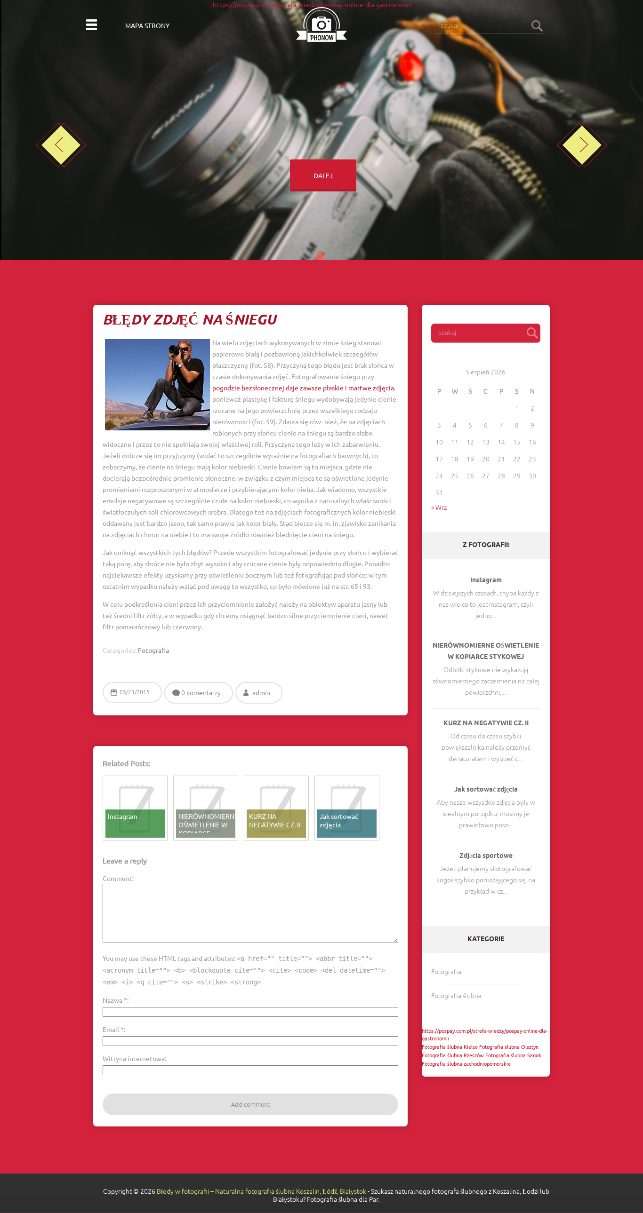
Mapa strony (147, 25)
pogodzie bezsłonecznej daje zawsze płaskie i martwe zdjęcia (303, 387)
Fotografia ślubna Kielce (450, 1046)
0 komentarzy (201, 693)
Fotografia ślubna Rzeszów (453, 1055)
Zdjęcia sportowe (486, 856)
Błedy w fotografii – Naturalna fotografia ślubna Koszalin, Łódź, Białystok (261, 1191)
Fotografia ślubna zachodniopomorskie (466, 1063)
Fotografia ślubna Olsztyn (509, 1046)
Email (113, 1029)
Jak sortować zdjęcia (486, 789)
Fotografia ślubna (456, 995)
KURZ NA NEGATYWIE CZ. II (486, 723)
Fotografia (446, 971)
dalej (321, 175)
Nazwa (115, 1000)
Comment (117, 878)
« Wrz (439, 507)
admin (261, 693)
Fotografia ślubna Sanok (513, 1055)
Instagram (486, 580)
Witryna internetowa (134, 1058)
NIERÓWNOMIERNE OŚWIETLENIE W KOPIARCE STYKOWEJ (486, 652)
